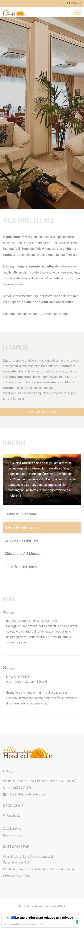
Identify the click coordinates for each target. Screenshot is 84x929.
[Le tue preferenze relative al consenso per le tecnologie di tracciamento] (77, 922)
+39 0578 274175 (19, 788)
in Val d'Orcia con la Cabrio (31, 621)
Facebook (13, 815)
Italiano (76, 3)
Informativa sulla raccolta (24, 924)
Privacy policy (12, 835)
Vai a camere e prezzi (42, 411)
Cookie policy (12, 828)
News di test (17, 677)
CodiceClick (57, 906)
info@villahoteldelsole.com (26, 794)
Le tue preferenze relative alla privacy (44, 917)
